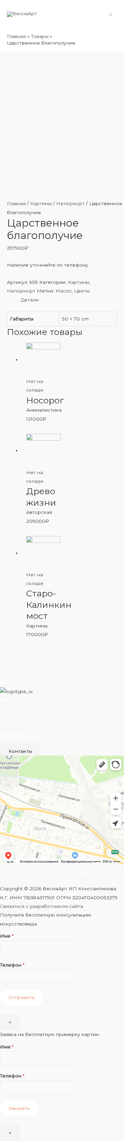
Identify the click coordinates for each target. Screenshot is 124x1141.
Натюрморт (70, 203)
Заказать (19, 1108)
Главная (16, 203)
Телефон (12, 965)
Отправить (21, 997)
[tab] (69, 300)
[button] (20, 751)
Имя (6, 936)
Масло (63, 291)
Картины (41, 203)
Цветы (82, 291)
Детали (30, 300)
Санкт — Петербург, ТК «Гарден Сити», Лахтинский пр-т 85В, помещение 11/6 (51, 672)
